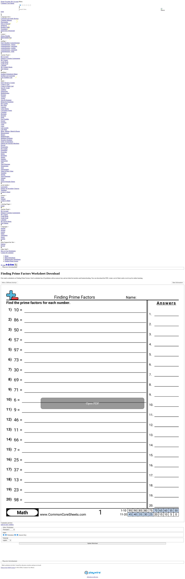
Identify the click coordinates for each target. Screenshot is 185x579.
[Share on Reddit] (11, 265)
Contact (13, 567)
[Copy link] (15, 265)
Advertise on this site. (92, 577)
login (2, 11)
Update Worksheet (92, 543)
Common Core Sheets (7, 3)
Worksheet (10, 535)
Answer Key (22, 535)
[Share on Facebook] (7, 265)
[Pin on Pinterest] (9, 265)
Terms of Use (4, 567)
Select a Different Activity (9, 282)
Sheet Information (177, 282)
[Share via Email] (13, 265)
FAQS (9, 567)
